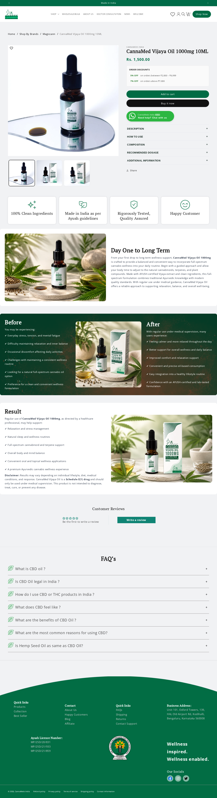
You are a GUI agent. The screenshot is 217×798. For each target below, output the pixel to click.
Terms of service (71, 791)
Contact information (106, 791)
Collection (20, 711)
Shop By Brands (29, 34)
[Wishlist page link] (172, 14)
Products (20, 707)
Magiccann (49, 34)
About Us (71, 710)
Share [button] (133, 170)
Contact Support (126, 724)
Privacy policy (54, 791)
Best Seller (20, 716)
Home (11, 34)
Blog (67, 719)
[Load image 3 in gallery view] (77, 173)
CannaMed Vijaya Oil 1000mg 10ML (81, 34)
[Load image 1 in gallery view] (22, 173)
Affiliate (70, 724)
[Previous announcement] (9, 3)
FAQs (119, 710)
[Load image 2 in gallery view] (49, 173)
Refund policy (39, 791)
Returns (121, 719)
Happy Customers (76, 714)
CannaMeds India (22, 791)
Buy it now (167, 103)
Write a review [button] (136, 520)
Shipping (121, 714)
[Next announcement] (207, 3)
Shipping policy (87, 791)
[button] (55, 14)
